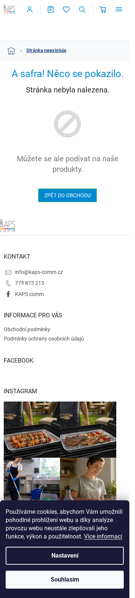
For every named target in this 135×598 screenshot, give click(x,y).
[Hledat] (82, 9)
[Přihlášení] (29, 9)
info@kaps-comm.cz (39, 272)
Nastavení (64, 555)
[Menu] (118, 9)
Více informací (103, 536)
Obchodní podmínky (27, 329)
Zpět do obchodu (67, 195)
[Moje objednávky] (50, 9)
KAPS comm (29, 294)
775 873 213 (29, 283)
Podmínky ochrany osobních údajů (44, 339)
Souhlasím (65, 579)
